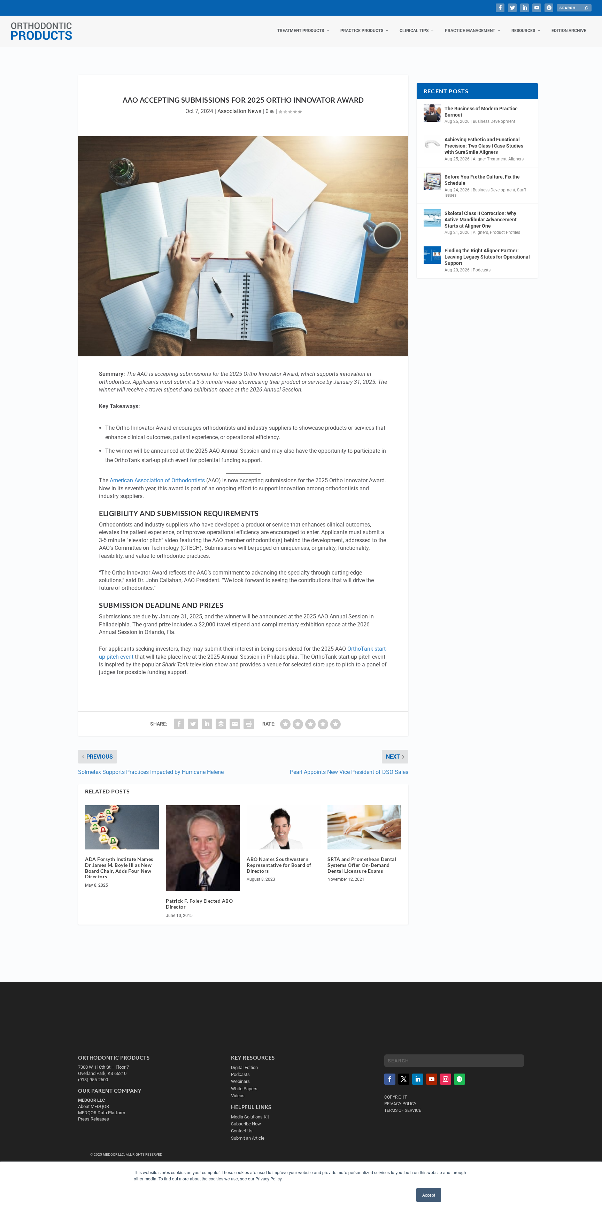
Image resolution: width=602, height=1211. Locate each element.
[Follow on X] (403, 1079)
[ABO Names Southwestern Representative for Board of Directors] (284, 827)
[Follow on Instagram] (445, 1079)
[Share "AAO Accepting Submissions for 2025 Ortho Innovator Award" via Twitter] (193, 724)
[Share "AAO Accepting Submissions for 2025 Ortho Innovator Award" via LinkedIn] (207, 724)
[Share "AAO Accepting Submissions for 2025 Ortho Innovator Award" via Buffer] (221, 724)
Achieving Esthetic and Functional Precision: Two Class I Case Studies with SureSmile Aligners (484, 146)
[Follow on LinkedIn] (417, 1079)
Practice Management (470, 30)
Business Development (494, 121)
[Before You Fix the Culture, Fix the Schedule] (432, 181)
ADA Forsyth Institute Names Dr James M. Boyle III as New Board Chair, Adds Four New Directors (119, 867)
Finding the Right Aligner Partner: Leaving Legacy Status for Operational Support (487, 257)
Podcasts (482, 270)
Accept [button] (428, 1195)
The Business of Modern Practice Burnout (481, 112)
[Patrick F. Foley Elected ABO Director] (203, 848)
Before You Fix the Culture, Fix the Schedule (482, 180)
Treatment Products (300, 30)
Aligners (516, 159)
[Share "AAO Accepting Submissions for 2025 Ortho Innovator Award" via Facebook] (179, 724)
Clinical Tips (414, 30)
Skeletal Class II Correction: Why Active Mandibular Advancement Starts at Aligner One (481, 220)
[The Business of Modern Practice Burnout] (432, 113)
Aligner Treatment (490, 159)
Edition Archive (568, 30)
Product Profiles (505, 232)
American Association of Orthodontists (157, 480)
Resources (523, 30)
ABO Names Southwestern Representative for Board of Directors (279, 865)
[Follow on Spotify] (459, 1079)
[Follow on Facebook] (389, 1079)
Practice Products (361, 30)
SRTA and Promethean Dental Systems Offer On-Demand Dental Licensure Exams (361, 865)
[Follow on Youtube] (431, 1079)
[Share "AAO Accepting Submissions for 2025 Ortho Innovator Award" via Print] (249, 724)
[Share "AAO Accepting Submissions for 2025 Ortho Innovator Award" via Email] (235, 724)
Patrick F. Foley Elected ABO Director (199, 904)
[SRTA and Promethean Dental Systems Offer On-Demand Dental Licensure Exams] (364, 827)
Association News (239, 111)
